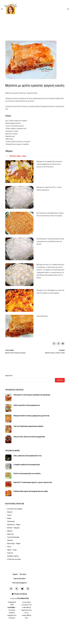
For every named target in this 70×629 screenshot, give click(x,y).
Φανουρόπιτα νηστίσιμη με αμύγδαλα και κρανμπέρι (31, 395)
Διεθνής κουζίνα (12, 556)
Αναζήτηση (8, 375)
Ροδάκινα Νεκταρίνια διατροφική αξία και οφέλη (30, 491)
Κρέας (9, 518)
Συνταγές (23, 574)
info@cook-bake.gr (20, 594)
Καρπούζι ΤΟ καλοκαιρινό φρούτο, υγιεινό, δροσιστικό (32, 482)
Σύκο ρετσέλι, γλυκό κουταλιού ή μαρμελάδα (29, 437)
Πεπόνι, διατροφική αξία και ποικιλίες (27, 473)
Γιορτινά (10, 553)
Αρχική (15, 574)
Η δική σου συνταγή (13, 559)
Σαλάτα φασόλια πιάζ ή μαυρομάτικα (26, 405)
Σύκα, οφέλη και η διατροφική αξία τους (27, 456)
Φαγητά (9, 512)
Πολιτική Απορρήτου (19, 583)
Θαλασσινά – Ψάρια (13, 524)
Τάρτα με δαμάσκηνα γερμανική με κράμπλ (28, 426)
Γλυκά (9, 515)
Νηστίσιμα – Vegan (13, 543)
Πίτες (9, 547)
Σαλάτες (10, 540)
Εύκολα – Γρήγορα (13, 528)
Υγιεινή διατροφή (13, 537)
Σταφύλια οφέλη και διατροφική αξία (26, 464)
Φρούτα (9, 531)
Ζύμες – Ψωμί (12, 550)
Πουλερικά (11, 521)
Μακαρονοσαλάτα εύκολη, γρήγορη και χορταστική (31, 416)
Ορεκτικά (10, 534)
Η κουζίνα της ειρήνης (14, 509)
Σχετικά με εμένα (19, 578)
